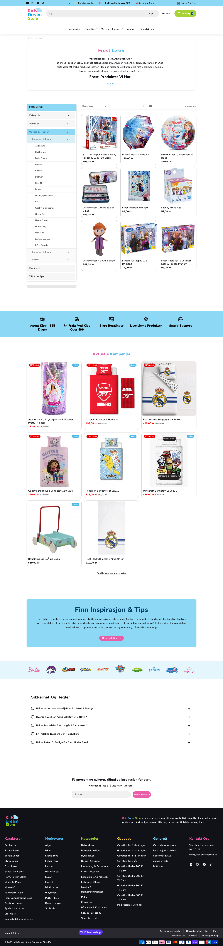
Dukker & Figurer (91, 861)
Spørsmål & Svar (162, 855)
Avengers (40, 145)
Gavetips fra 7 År (127, 861)
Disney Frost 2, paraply (135, 154)
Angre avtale (160, 861)
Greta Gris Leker (14, 871)
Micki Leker (51, 887)
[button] (185, 13)
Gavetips (34, 123)
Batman (39, 176)
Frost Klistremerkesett (135, 207)
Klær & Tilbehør (90, 871)
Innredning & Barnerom (94, 866)
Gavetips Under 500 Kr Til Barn (130, 897)
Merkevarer (54, 838)
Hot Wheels (52, 871)
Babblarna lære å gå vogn (44, 559)
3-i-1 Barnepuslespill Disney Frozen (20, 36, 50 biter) (99, 156)
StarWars (10, 913)
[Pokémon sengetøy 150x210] (111, 459)
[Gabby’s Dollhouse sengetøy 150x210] (54, 459)
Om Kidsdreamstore (164, 845)
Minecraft (10, 887)
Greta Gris (40, 214)
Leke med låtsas (90, 882)
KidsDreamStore (22, 942)
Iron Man (39, 232)
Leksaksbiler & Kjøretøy (94, 877)
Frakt (216, 931)
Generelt (160, 838)
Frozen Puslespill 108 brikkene (134, 262)
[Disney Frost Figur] (178, 185)
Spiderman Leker (14, 908)
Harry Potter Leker (15, 877)
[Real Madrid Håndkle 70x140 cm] (111, 528)
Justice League (42, 239)
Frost (38, 201)
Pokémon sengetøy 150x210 (102, 491)
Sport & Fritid (88, 918)
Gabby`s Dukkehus (45, 207)
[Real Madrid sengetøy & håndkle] (169, 388)
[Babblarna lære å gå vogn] (54, 528)
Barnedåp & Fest (90, 850)
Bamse (38, 164)
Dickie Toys (51, 855)
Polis (84, 897)
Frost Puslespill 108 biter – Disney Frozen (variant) (177, 262)
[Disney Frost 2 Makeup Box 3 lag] (99, 185)
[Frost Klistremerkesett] (139, 185)
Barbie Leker (12, 855)
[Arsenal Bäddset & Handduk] (111, 388)
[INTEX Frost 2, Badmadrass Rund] (178, 132)
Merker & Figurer (39, 132)
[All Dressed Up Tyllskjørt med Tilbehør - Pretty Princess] (54, 388)
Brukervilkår (178, 935)
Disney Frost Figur (171, 207)
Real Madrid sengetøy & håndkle (162, 419)
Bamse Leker (12, 850)
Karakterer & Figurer (42, 139)
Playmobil (51, 892)
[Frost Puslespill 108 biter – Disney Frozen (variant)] (178, 238)
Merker (35, 259)
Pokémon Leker (13, 903)
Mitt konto (159, 866)
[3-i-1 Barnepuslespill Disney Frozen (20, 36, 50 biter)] (99, 132)
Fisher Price (52, 861)
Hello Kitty (40, 226)
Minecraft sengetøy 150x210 (160, 491)
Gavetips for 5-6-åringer (131, 855)
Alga (48, 845)
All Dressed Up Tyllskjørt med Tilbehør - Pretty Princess (51, 421)
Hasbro (49, 866)
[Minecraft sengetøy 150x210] (169, 459)
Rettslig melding (210, 935)
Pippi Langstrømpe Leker (19, 898)
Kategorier (35, 115)
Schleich (50, 908)
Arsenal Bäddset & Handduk (102, 419)
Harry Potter (41, 220)
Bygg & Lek (87, 855)
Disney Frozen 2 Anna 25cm (99, 260)
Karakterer (13, 838)
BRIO (48, 850)
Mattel (49, 882)
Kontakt (193, 935)
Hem (28, 38)
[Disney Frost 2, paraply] (139, 132)
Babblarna (40, 152)
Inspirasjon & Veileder (129, 904)
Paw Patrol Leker (15, 892)
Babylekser (87, 845)
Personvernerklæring (170, 931)
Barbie (38, 170)
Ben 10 (38, 183)
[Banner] (34, 670)
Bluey (38, 189)
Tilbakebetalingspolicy (197, 931)
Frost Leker (11, 866)
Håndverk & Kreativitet (94, 907)
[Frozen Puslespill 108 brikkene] (139, 238)
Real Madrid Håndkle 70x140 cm (105, 559)
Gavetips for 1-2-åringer (131, 845)
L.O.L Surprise (42, 245)
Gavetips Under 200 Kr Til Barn (130, 878)
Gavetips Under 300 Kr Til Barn (130, 888)
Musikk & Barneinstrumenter (92, 889)
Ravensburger (53, 903)
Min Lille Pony (13, 882)
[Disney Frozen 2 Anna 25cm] (99, 238)
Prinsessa (86, 902)
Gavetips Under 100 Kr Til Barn (130, 868)
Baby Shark (41, 158)
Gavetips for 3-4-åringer (131, 850)
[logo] (12, 820)
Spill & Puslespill (91, 912)
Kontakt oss (199, 838)
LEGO (48, 877)
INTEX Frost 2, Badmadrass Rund (177, 156)
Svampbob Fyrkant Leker (19, 919)
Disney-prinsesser (44, 195)
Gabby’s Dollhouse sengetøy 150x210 (50, 491)
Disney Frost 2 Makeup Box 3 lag (99, 209)
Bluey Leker (11, 861)
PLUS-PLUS (52, 898)
